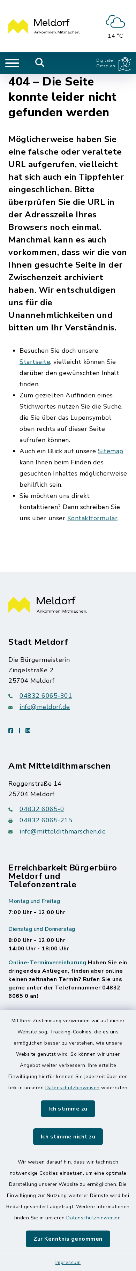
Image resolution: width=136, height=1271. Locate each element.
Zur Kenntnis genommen (68, 1239)
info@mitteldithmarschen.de (63, 831)
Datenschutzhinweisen (72, 1087)
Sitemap (110, 451)
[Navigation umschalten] (12, 63)
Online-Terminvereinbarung (47, 962)
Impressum (68, 1262)
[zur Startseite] (44, 26)
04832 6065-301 (46, 695)
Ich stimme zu (68, 1109)
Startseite (35, 362)
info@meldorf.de (45, 707)
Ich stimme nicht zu (68, 1137)
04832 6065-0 (42, 809)
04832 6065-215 (46, 820)
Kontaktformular (92, 518)
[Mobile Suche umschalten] (40, 63)
